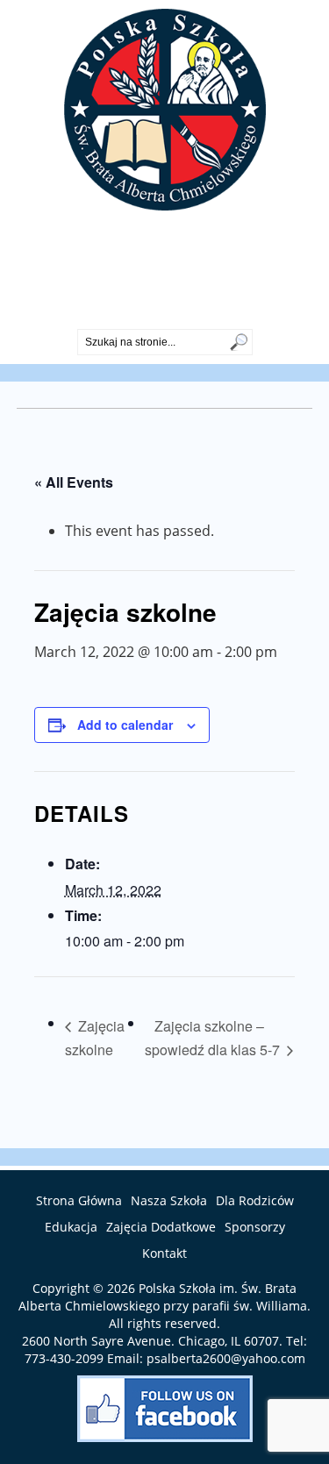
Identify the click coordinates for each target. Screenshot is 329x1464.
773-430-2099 (165, 314)
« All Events (73, 482)
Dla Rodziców (255, 1200)
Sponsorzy (255, 1226)
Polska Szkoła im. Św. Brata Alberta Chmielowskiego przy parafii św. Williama (162, 1297)
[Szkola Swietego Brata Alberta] (165, 205)
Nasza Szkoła (169, 1200)
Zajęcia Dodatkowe (161, 1226)
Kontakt (164, 1253)
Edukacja (71, 1226)
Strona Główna (79, 1200)
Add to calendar (125, 724)
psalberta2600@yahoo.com (226, 1358)
